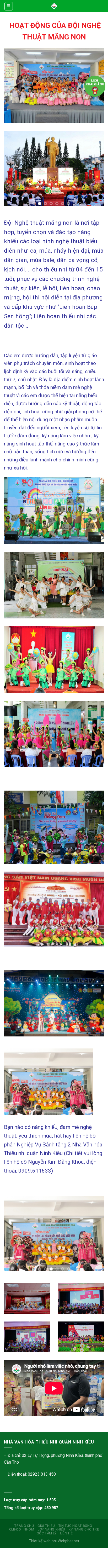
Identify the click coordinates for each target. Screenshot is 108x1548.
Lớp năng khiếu (51, 1529)
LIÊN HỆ (66, 1533)
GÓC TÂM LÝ (47, 1533)
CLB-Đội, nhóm (21, 1529)
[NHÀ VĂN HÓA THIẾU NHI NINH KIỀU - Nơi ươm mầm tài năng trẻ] (54, 6)
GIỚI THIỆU (46, 1526)
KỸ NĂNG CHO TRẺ (84, 1529)
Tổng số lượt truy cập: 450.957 (31, 1508)
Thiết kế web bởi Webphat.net (54, 1541)
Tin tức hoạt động (75, 1526)
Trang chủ (24, 1526)
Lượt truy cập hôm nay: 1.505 (30, 1500)
